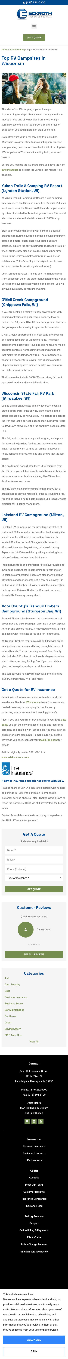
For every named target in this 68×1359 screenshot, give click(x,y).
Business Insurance (34, 1153)
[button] (34, 26)
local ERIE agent (48, 739)
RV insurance (33, 702)
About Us (34, 1177)
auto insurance (10, 169)
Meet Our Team (34, 1184)
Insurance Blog (17, 49)
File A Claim (34, 1237)
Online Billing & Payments (34, 1230)
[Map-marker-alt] (27, 1121)
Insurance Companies (34, 1198)
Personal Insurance (34, 1146)
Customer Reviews (34, 1191)
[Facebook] (34, 1121)
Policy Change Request (34, 1244)
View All (34, 1041)
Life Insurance (34, 1160)
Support (34, 1223)
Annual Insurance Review (34, 1251)
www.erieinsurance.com (15, 757)
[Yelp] (40, 1121)
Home (5, 49)
